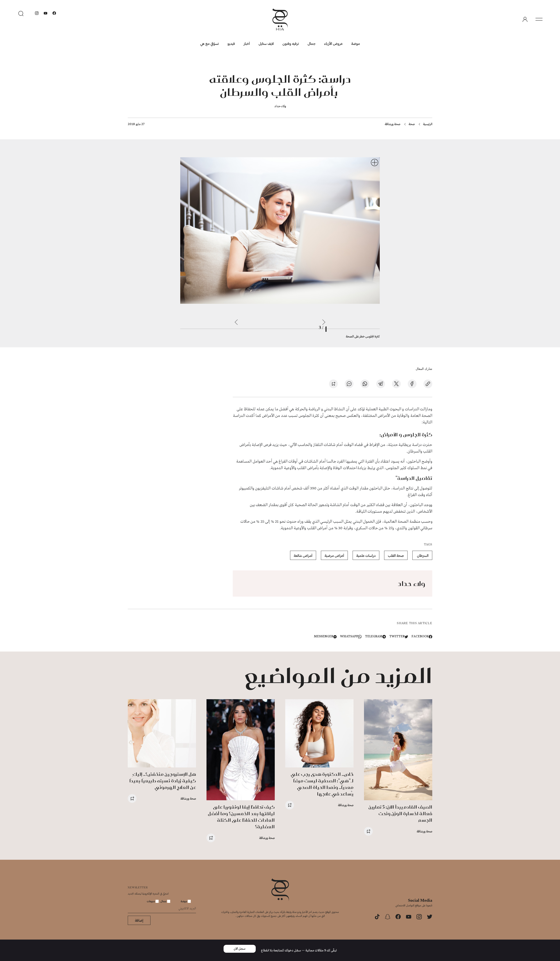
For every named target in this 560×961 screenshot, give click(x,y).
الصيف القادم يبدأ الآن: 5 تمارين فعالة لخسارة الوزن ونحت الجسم (400, 813)
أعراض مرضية (334, 555)
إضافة (139, 920)
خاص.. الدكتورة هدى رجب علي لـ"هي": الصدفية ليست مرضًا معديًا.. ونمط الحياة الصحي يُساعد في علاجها (322, 784)
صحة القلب (396, 555)
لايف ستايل (266, 43)
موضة (355, 43)
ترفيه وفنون (290, 43)
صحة (412, 124)
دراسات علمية (366, 555)
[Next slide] (236, 322)
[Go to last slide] (323, 322)
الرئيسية (427, 124)
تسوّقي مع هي (209, 43)
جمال (311, 43)
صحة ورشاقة (392, 124)
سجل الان (239, 949)
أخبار (247, 43)
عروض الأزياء (333, 43)
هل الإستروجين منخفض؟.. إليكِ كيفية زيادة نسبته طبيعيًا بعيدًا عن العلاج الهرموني (162, 780)
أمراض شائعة (303, 555)
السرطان (422, 555)
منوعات (151, 901)
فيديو (231, 43)
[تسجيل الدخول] (525, 19)
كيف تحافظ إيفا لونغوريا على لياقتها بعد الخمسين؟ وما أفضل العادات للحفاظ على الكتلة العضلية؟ (241, 817)
